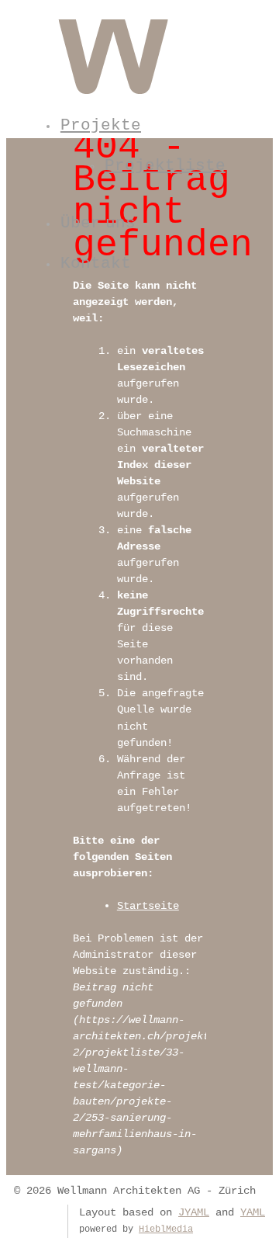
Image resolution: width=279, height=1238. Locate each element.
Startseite (148, 906)
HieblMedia (166, 1229)
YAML (252, 1212)
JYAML (193, 1212)
